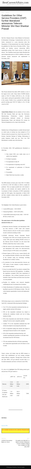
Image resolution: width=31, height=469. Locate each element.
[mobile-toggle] (2, 9)
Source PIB (4, 425)
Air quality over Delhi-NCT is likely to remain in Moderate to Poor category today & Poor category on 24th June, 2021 (22, 443)
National (7, 12)
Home (3, 12)
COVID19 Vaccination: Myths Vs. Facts (7, 441)
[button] (29, 9)
